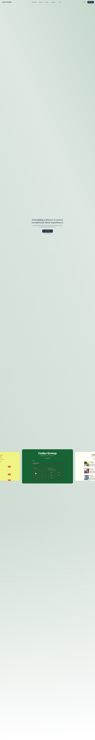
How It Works (34, 2)
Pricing (60, 2)
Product (46, 2)
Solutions (40, 2)
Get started (91, 2)
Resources (53, 2)
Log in (84, 2)
